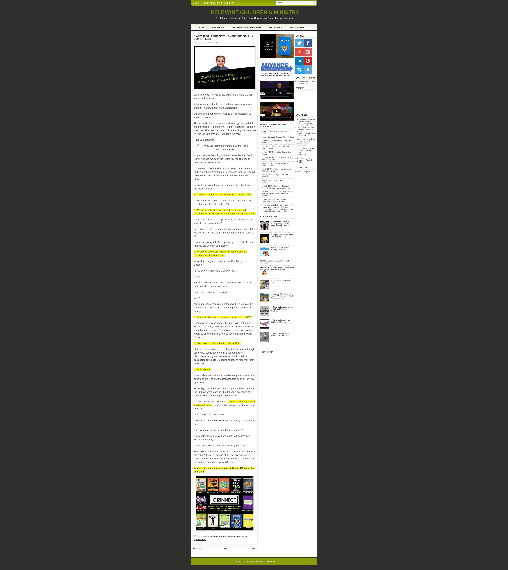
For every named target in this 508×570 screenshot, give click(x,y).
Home (201, 27)
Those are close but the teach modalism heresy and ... (306, 122)
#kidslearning (236, 536)
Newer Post (197, 548)
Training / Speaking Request (246, 27)
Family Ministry (298, 27)
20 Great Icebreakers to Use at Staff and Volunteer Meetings (282, 309)
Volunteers (275, 27)
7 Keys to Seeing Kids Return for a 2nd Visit (280, 334)
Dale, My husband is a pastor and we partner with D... (305, 129)
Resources (218, 27)
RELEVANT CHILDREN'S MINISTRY (254, 12)
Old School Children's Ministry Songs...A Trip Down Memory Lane (280, 224)
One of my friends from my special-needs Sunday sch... (306, 141)
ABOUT (196, 3)
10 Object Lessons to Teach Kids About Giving (282, 236)
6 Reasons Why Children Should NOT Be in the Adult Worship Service (282, 296)
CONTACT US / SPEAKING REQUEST (219, 3)
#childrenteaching (220, 536)
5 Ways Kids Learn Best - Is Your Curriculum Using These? (223, 37)
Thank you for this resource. (304, 159)
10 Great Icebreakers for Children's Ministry (280, 321)
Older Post (253, 548)
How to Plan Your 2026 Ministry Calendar (280, 249)
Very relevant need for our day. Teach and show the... (305, 151)
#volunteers (202, 540)
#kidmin (229, 536)
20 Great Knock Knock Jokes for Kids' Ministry (282, 269)
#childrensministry (209, 536)
